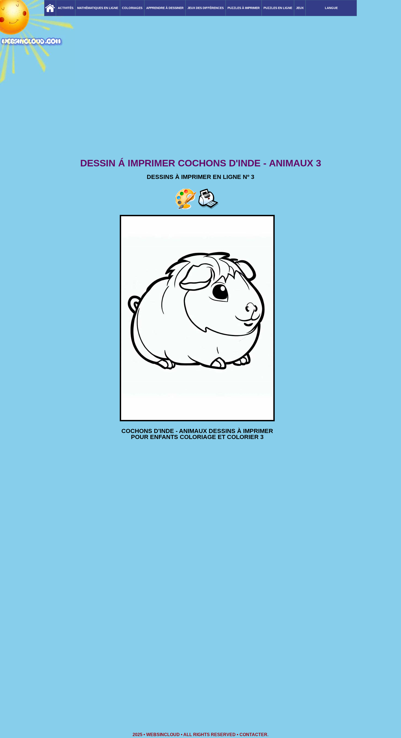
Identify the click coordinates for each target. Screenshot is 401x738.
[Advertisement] (200, 114)
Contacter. (254, 734)
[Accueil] (50, 8)
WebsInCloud (163, 734)
